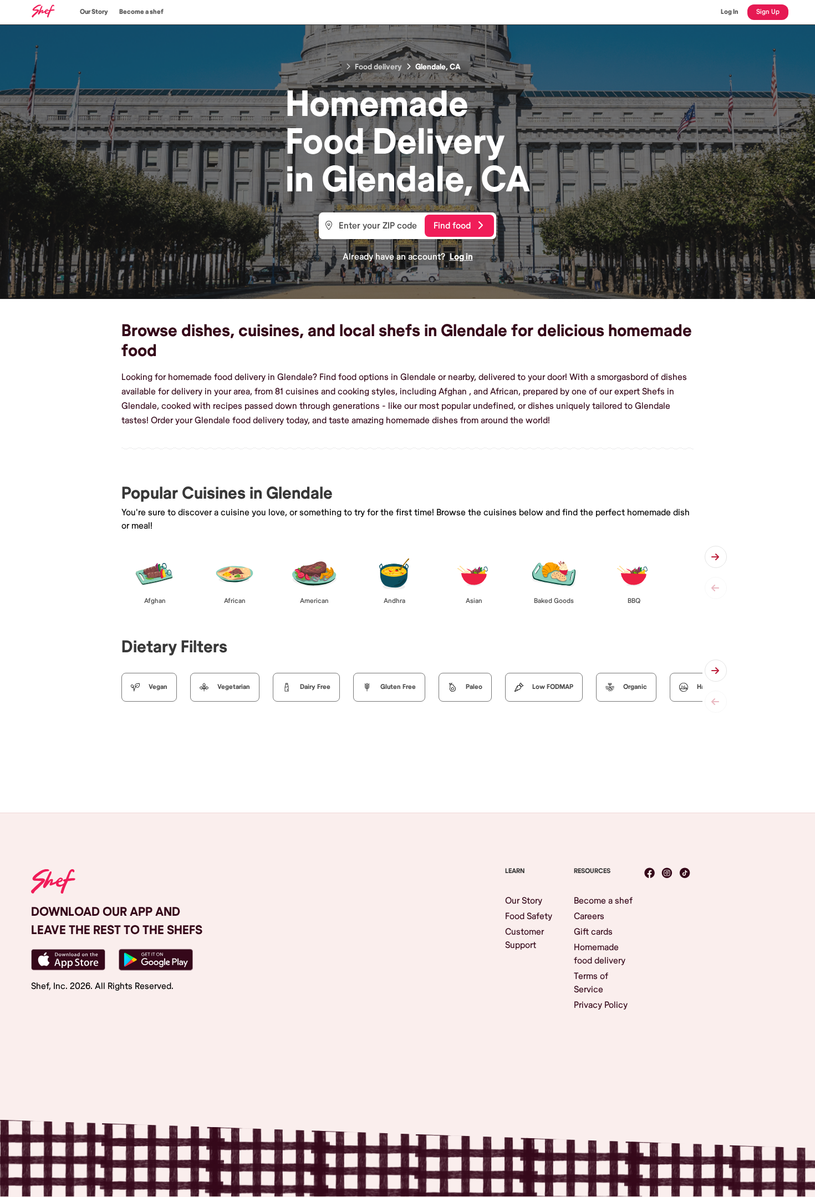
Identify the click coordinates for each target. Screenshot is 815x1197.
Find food (452, 225)
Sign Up (768, 12)
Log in (461, 256)
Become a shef (141, 12)
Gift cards (593, 931)
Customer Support (524, 938)
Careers (589, 916)
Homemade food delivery (599, 954)
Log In (729, 12)
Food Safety (528, 916)
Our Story (94, 12)
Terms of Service (591, 983)
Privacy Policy (601, 1005)
